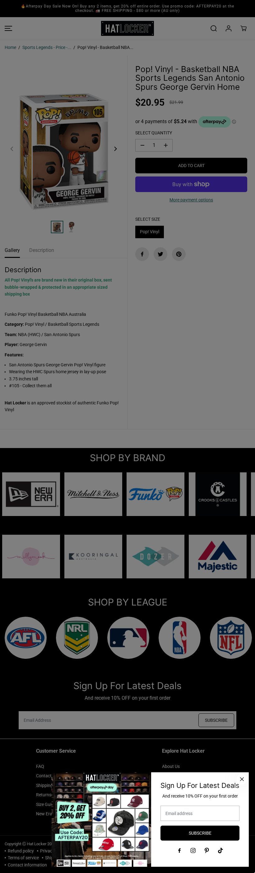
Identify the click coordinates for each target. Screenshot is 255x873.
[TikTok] (220, 850)
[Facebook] (179, 850)
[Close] (242, 779)
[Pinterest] (207, 850)
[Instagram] (193, 850)
